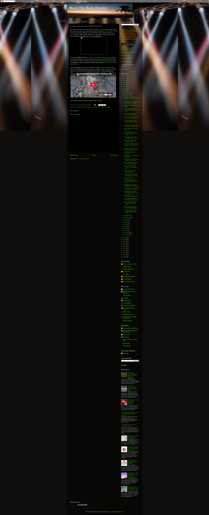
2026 (124, 76)
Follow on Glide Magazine (128, 52)
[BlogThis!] (100, 105)
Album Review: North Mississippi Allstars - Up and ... (130, 110)
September (127, 217)
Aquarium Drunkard (128, 289)
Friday (85, 107)
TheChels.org (126, 345)
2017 (75, 107)
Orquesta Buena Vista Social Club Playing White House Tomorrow (129, 414)
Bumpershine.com (128, 314)
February (126, 232)
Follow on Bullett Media (127, 58)
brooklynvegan (127, 303)
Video (108, 107)
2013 (124, 248)
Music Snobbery (127, 320)
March (126, 230)
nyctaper (125, 298)
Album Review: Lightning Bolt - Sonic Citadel (130, 114)
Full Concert (91, 107)
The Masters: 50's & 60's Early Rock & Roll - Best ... (131, 137)
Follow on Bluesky (126, 55)
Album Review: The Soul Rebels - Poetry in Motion (131, 185)
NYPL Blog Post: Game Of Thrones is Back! (129, 425)
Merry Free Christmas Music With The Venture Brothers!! (132, 374)
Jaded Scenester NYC (129, 276)
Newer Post (74, 155)
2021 (124, 86)
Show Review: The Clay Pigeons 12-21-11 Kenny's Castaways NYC (133, 475)
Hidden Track (126, 311)
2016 (124, 241)
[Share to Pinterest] (105, 105)
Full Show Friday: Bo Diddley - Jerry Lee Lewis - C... (131, 98)
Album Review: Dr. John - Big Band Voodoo (130, 171)
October (126, 215)
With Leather (126, 334)
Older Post (114, 155)
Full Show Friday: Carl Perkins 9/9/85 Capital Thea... (130, 211)
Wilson (126, 69)
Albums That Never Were (130, 264)
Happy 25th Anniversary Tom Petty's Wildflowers (130, 207)
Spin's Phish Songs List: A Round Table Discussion (133, 448)
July (125, 222)
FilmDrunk (126, 353)
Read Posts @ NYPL (126, 61)
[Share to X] (102, 105)
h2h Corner (126, 337)
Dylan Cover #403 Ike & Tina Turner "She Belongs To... (131, 117)
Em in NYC (126, 274)
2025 (124, 78)
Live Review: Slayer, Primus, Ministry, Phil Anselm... (131, 159)
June (125, 224)
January (126, 234)
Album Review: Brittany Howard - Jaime (130, 141)
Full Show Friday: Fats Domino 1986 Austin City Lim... (131, 181)
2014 (124, 246)
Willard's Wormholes (128, 269)
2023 (124, 82)
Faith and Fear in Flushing (130, 328)
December (127, 93)
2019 (124, 91)
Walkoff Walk (126, 343)
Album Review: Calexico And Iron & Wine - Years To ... (131, 188)
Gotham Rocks (127, 266)
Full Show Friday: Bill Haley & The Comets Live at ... (131, 149)
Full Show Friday (108, 69)
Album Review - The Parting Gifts (133, 402)
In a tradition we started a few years (95, 57)
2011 (124, 252)
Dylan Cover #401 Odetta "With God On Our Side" (131, 175)
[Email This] (99, 105)
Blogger (121, 511)
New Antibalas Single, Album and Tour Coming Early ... (131, 126)
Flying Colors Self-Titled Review (132, 436)
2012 (124, 250)
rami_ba (110, 511)
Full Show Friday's (108, 31)
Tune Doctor (126, 271)
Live (105, 107)
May (125, 226)
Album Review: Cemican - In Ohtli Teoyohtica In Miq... (131, 199)
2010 (124, 254)
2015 (124, 244)
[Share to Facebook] (103, 105)
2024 (124, 80)
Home (94, 155)
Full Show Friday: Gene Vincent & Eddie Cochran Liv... (131, 122)
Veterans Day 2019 (129, 177)
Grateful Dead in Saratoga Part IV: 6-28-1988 (133, 462)
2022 (124, 84)
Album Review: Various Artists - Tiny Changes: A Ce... (131, 167)
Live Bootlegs (127, 300)
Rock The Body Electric (88, 7)
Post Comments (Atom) (83, 158)
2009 (124, 257)
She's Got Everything (129, 281)
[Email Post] (95, 105)
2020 (124, 89)
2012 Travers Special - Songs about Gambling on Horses (133, 388)
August (126, 219)
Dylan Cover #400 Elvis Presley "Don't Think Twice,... (130, 203)
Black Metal (81, 107)
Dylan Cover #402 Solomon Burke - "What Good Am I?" (131, 145)
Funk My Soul (127, 295)
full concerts (101, 29)
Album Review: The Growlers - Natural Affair (131, 195)
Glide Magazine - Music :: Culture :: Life (130, 317)
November (127, 95)
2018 (124, 237)
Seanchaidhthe (127, 279)
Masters (105, 67)
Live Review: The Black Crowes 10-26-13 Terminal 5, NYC (133, 488)
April (125, 228)
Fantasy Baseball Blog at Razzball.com (130, 331)
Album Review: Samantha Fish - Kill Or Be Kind (130, 163)
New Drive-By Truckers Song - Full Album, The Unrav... (130, 133)
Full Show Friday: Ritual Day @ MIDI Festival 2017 (131, 102)
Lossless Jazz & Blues (129, 305)
